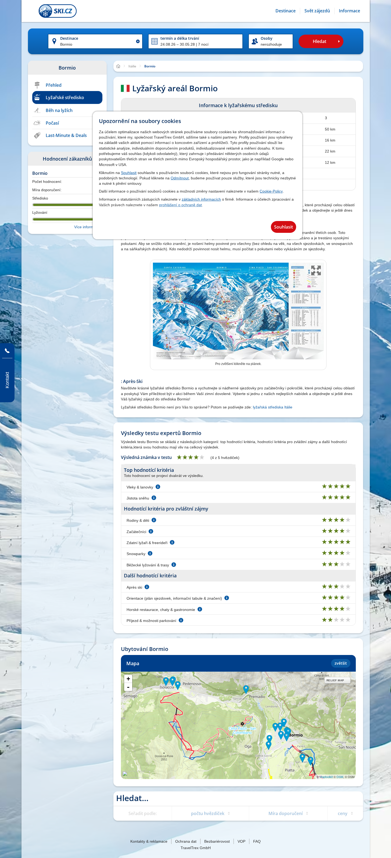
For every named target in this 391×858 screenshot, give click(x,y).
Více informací (86, 227)
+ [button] (128, 678)
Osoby (266, 38)
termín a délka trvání (179, 38)
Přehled (54, 85)
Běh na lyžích (59, 110)
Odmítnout (180, 178)
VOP (241, 841)
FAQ (257, 841)
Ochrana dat (185, 841)
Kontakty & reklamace (148, 841)
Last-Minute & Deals (66, 135)
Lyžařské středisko (65, 97)
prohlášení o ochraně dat (180, 205)
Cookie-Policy (271, 191)
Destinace (69, 38)
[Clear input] (138, 41)
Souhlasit (129, 173)
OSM (339, 776)
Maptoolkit (326, 776)
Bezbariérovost (217, 841)
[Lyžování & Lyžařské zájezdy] (58, 11)
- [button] (128, 687)
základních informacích (201, 199)
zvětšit (341, 663)
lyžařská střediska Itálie (272, 407)
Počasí (52, 123)
